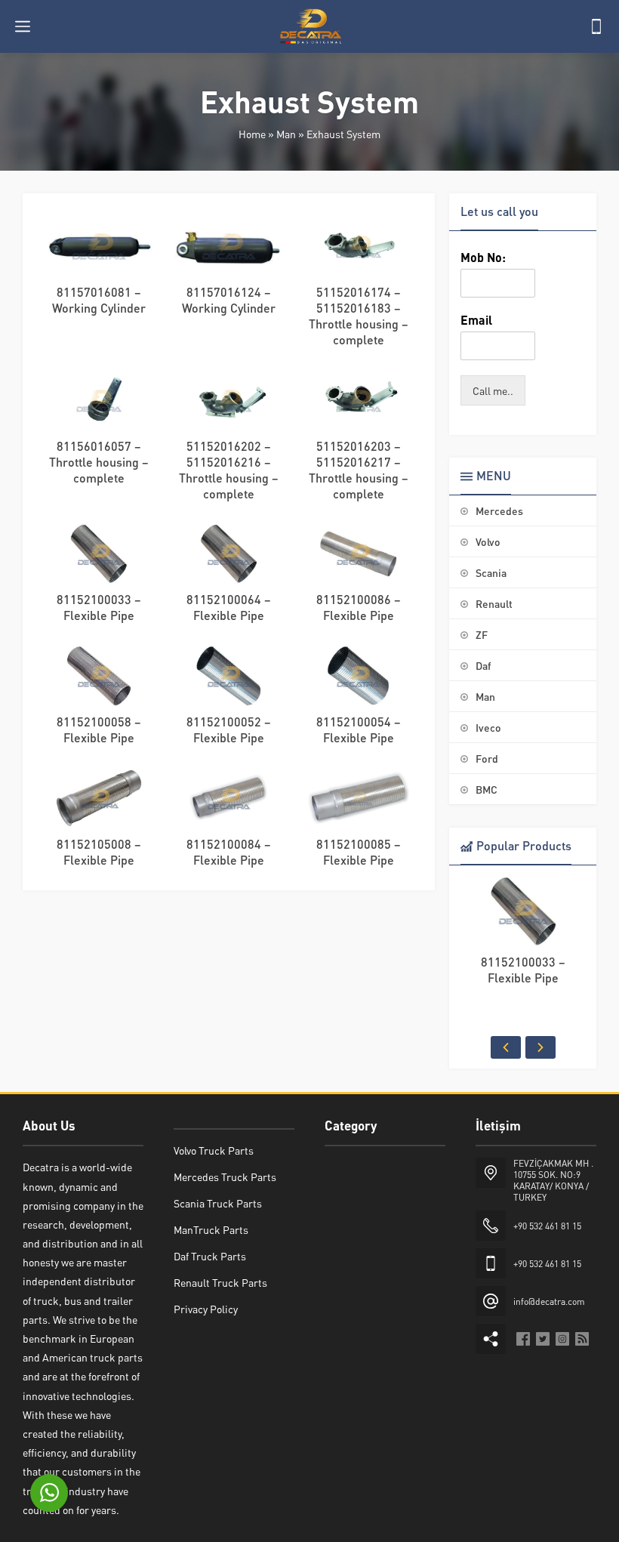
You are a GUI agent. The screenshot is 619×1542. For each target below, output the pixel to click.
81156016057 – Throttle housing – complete (99, 462)
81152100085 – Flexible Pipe (358, 852)
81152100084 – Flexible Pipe (228, 852)
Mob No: (483, 257)
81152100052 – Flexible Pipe (228, 729)
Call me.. (493, 390)
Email (476, 320)
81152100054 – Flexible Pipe (358, 729)
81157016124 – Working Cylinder (229, 300)
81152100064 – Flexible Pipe (228, 607)
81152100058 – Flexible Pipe (99, 729)
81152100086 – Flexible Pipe (358, 607)
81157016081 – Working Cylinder (99, 300)
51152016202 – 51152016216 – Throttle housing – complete (229, 469)
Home (252, 133)
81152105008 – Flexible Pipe (99, 852)
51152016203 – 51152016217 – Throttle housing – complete (358, 469)
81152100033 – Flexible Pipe (99, 607)
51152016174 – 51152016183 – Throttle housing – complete (358, 315)
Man (286, 133)
